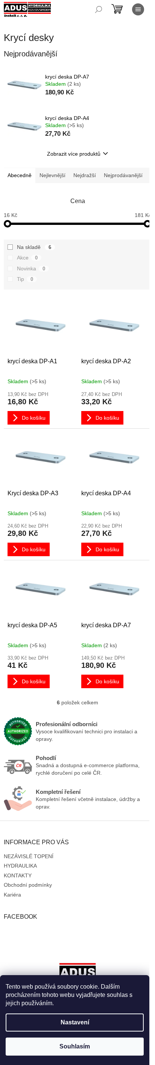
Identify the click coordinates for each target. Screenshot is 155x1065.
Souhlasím (74, 1046)
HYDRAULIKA (20, 866)
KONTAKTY (18, 875)
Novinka (31, 268)
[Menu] (138, 9)
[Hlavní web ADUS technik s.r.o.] (77, 974)
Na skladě (34, 247)
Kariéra (12, 895)
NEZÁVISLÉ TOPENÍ (28, 856)
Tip (25, 279)
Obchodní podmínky (28, 885)
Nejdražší (84, 175)
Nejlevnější (52, 175)
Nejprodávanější (123, 175)
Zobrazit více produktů (73, 154)
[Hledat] (98, 9)
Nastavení (75, 1022)
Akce (27, 258)
